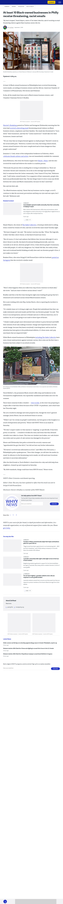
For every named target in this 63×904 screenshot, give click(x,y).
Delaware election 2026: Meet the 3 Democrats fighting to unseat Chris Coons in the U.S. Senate (28, 648)
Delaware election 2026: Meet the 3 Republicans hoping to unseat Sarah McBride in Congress (27, 654)
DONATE (51, 2)
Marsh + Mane (43, 161)
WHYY (6, 2)
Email (16, 514)
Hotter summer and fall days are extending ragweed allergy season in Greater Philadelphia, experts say (30, 643)
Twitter (13, 514)
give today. (6, 528)
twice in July (35, 403)
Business (14, 6)
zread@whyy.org (20, 607)
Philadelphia (21, 6)
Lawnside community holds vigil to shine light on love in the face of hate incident (41, 559)
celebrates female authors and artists (15, 156)
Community (7, 6)
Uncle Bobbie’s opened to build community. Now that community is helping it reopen (41, 205)
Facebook (10, 514)
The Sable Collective (29, 225)
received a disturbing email (19, 128)
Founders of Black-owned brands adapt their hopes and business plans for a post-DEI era (41, 542)
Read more (8, 603)
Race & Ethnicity (30, 6)
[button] (5, 901)
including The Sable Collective (45, 337)
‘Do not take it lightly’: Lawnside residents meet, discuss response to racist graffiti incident (39, 576)
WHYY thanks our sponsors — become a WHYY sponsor (30, 121)
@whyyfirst (10, 607)
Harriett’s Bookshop (10, 125)
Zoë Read (11, 27)
